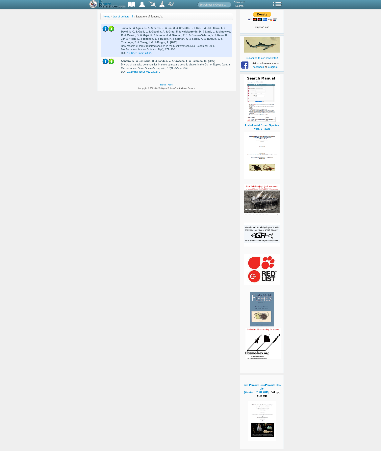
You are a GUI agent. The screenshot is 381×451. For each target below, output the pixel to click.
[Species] (152, 4)
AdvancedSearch (239, 4)
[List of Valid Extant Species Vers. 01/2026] (262, 155)
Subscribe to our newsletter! (262, 58)
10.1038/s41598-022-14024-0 (143, 71)
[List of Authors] (142, 4)
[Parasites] (171, 4)
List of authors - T (123, 16)
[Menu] (277, 4)
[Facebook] (262, 45)
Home (106, 16)
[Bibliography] (131, 4)
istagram (273, 67)
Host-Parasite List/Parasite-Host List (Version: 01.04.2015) (262, 388)
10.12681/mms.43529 (139, 53)
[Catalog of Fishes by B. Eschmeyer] (262, 309)
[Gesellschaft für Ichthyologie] (262, 234)
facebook (258, 67)
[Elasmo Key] (263, 343)
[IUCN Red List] (262, 269)
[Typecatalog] (162, 4)
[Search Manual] (262, 98)
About (170, 84)
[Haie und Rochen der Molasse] (262, 199)
